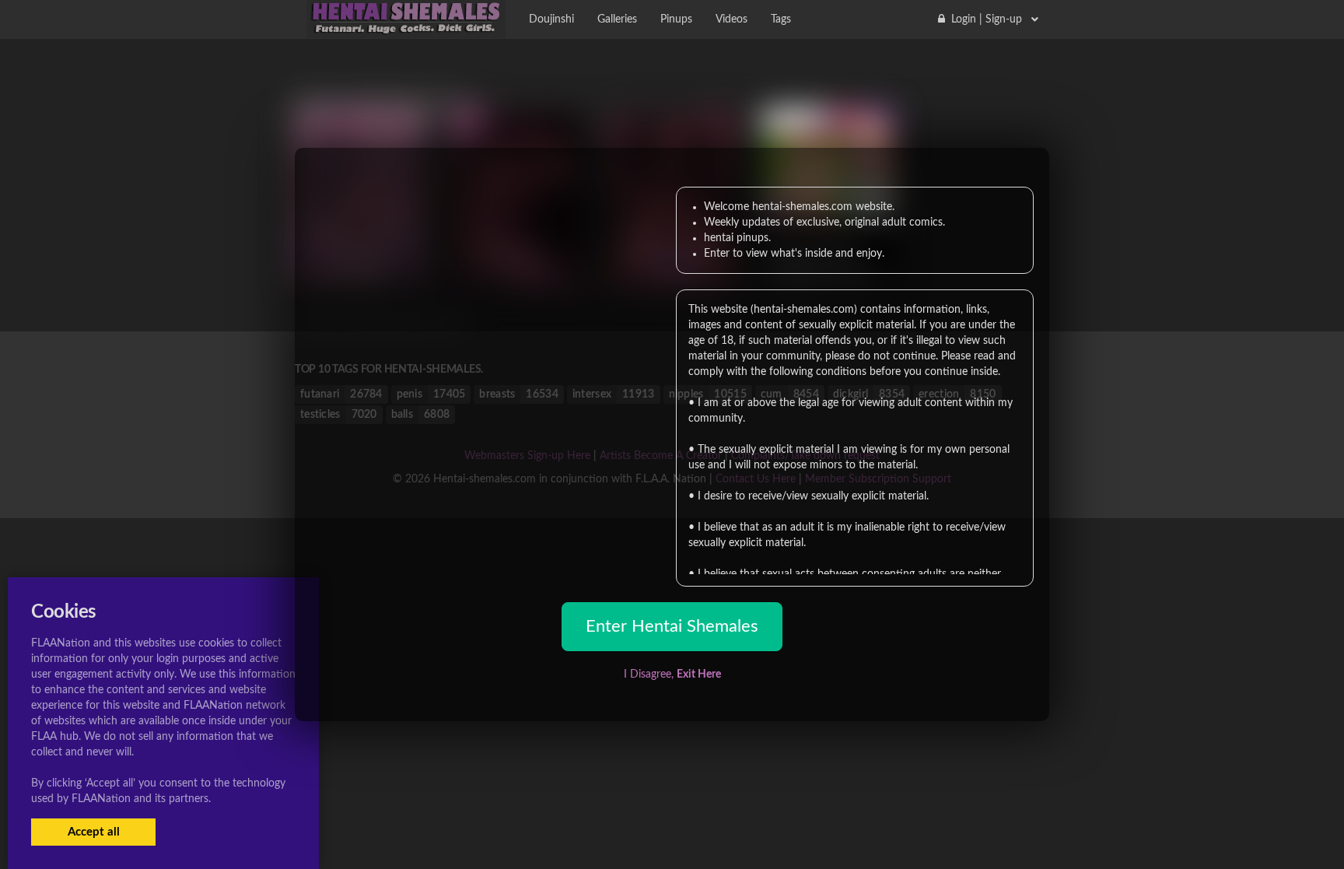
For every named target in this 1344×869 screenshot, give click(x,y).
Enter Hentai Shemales (672, 626)
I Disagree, (672, 674)
